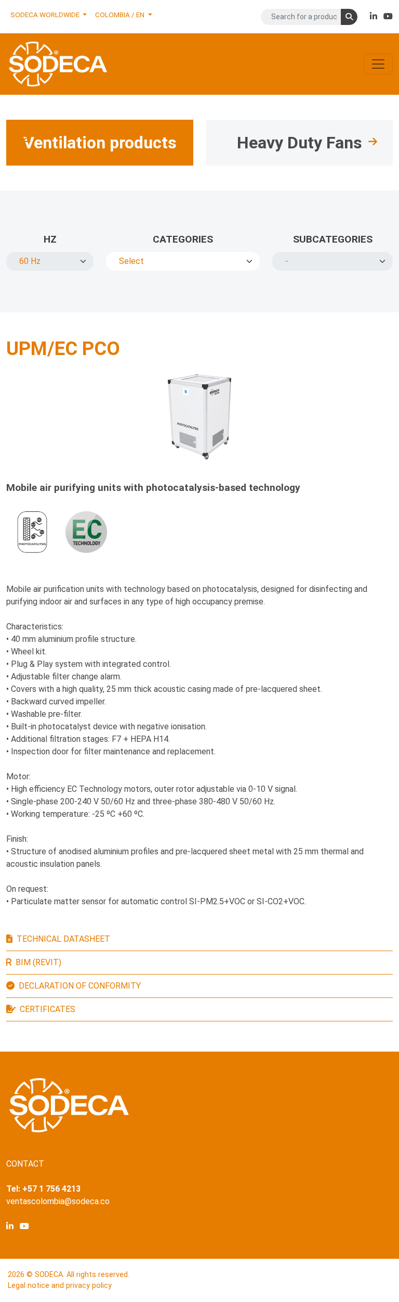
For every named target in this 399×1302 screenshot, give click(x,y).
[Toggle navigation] (378, 64)
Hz (50, 239)
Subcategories (333, 239)
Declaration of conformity (80, 986)
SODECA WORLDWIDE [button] (45, 14)
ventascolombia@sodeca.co (58, 1201)
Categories (183, 239)
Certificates (47, 1009)
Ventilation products (100, 143)
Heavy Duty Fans (299, 143)
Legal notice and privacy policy (60, 1285)
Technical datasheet (63, 939)
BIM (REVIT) (38, 962)
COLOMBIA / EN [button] (120, 14)
